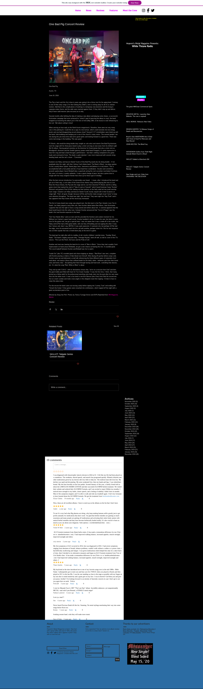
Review (51, 302)
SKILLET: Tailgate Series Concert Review (61, 355)
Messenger (143, 635)
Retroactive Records (147, 633)
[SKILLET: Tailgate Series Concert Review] (64, 340)
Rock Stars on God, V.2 (131, 633)
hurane (137, 635)
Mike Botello (136, 636)
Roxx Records (128, 635)
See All (116, 326)
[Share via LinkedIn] (62, 309)
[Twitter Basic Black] (153, 10)
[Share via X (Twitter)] (56, 309)
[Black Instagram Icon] (143, 10)
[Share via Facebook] (50, 309)
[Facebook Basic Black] (148, 10)
